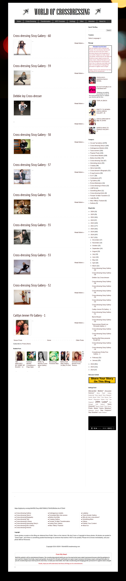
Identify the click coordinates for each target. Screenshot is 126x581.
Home (49, 340)
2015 (92, 367)
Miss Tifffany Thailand (97, 200)
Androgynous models (55, 513)
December (96, 240)
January (95, 360)
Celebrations (94, 178)
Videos (84, 521)
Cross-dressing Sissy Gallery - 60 (32, 36)
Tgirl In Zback (101, 100)
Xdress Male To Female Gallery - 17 (103, 129)
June (94, 257)
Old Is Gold (93, 168)
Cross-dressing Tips (96, 160)
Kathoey (93, 203)
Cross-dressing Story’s (23, 515)
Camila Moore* (92, 397)
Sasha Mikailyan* (105, 408)
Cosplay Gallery (54, 519)
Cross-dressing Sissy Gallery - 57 (32, 165)
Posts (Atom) (26, 344)
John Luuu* (101, 401)
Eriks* (99, 397)
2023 (92, 220)
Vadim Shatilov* (102, 412)
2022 (92, 223)
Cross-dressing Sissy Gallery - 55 (32, 225)
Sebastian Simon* (93, 410)
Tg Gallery (93, 180)
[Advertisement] (48, 385)
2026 (92, 211)
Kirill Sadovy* (100, 404)
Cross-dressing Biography (24, 517)
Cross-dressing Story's (97, 145)
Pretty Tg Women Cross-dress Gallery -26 (103, 111)
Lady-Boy (93, 198)
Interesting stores (95, 163)
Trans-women (94, 150)
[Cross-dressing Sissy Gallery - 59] (22, 85)
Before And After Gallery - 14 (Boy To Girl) (66, 363)
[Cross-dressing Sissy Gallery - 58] (22, 154)
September (96, 248)
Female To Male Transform (99, 195)
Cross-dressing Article (97, 193)
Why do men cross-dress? (90, 517)
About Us (85, 525)
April (94, 263)
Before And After (95, 158)
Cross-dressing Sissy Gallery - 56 (32, 195)
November (96, 243)
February (95, 357)
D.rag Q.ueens (95, 173)
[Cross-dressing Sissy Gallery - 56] (22, 214)
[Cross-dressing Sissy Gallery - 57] (22, 184)
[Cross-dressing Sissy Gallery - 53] (22, 274)
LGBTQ (92, 188)
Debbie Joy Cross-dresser (27, 96)
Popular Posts (94, 153)
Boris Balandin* (107, 395)
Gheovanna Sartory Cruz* (101, 399)
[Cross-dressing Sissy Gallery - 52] (22, 305)
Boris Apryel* (98, 395)
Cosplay (93, 165)
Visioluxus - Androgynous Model (102, 79)
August (94, 251)
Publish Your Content (88, 523)
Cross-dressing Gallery (23, 513)
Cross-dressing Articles (23, 527)
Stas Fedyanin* (105, 410)
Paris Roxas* (107, 406)
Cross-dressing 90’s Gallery (24, 525)
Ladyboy (84, 513)
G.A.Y (92, 175)
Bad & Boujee (96, 317)
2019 (92, 231)
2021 (92, 226)
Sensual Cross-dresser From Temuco (77, 363)
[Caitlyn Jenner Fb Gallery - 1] (22, 335)
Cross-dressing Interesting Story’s (27, 523)
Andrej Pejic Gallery (55, 523)
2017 (92, 237)
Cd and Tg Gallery (96, 143)
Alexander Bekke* (95, 391)
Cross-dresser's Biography (99, 170)
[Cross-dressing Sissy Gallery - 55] (22, 244)
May (93, 260)
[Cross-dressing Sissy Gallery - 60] (22, 55)
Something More (95, 190)
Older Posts (80, 340)
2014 (92, 370)
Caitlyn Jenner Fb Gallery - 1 (29, 315)
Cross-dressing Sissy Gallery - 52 (32, 285)
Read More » (79, 43)
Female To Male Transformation (59, 521)
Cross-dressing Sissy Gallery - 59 (32, 66)
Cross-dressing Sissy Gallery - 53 (32, 255)
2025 (92, 214)
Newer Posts (18, 340)
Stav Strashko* (93, 412)
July (93, 254)
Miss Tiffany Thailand (55, 525)
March (94, 266)
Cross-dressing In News (98, 185)
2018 (92, 234)
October (95, 245)
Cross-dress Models (96, 155)
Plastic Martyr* (93, 408)
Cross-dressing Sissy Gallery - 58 (32, 134)
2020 (92, 229)
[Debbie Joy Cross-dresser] (22, 115)
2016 (92, 364)
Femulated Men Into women (57, 515)
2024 (92, 217)
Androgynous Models (97, 148)
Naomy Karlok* (100, 406)
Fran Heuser (104, 397)
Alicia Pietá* (101, 393)
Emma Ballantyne (96, 183)
